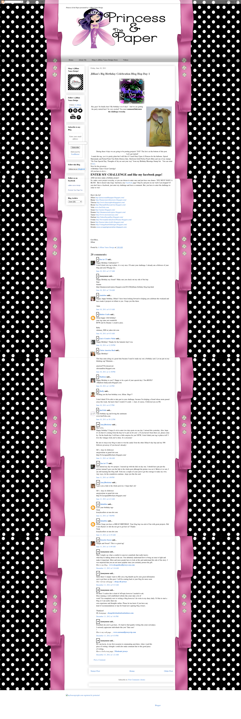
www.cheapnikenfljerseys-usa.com (122, 565)
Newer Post (95, 671)
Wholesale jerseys (121, 651)
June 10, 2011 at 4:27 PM (105, 405)
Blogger (158, 705)
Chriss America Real (107, 350)
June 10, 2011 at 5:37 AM (105, 271)
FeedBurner (75, 154)
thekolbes (103, 504)
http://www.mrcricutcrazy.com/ (107, 214)
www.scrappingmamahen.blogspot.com (111, 227)
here (93, 163)
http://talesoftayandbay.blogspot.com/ (110, 217)
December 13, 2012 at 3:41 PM (107, 616)
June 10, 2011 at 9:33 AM (105, 309)
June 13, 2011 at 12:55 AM (105, 535)
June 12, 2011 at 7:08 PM (105, 515)
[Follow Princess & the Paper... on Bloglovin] (77, 170)
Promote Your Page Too (75, 190)
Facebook (129, 182)
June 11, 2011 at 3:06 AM (105, 458)
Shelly (101, 391)
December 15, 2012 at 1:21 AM (107, 654)
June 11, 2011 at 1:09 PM (105, 477)
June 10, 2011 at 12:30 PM (105, 372)
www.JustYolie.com (102, 207)
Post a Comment (99, 660)
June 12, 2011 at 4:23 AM (105, 499)
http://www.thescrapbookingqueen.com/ (111, 202)
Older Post (168, 671)
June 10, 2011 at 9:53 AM (105, 333)
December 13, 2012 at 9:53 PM (107, 635)
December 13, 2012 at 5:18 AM (107, 568)
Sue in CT (103, 259)
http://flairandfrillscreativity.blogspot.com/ (111, 205)
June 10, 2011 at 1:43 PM (105, 386)
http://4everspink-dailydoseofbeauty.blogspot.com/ (114, 219)
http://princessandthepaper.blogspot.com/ (109, 197)
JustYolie (102, 410)
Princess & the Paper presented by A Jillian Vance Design (84, 8)
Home (71, 60)
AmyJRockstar (106, 424)
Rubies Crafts (104, 314)
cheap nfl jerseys (120, 581)
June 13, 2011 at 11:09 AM (105, 546)
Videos (125, 60)
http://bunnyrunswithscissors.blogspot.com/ (111, 200)
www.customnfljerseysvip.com (124, 632)
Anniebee (102, 295)
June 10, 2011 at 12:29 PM (105, 345)
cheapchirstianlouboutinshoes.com (121, 613)
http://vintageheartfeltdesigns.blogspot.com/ (111, 224)
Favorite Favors (106, 540)
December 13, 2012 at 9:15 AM (107, 585)
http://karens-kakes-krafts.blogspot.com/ (109, 222)
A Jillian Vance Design (75, 106)
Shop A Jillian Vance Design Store (105, 60)
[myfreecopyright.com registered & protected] (83, 695)
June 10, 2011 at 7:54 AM (105, 290)
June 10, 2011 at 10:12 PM (105, 419)
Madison (102, 376)
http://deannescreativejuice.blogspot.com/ (111, 212)
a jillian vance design (74, 185)
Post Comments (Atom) (136, 679)
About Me (82, 60)
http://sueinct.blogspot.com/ (105, 210)
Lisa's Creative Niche (107, 338)
